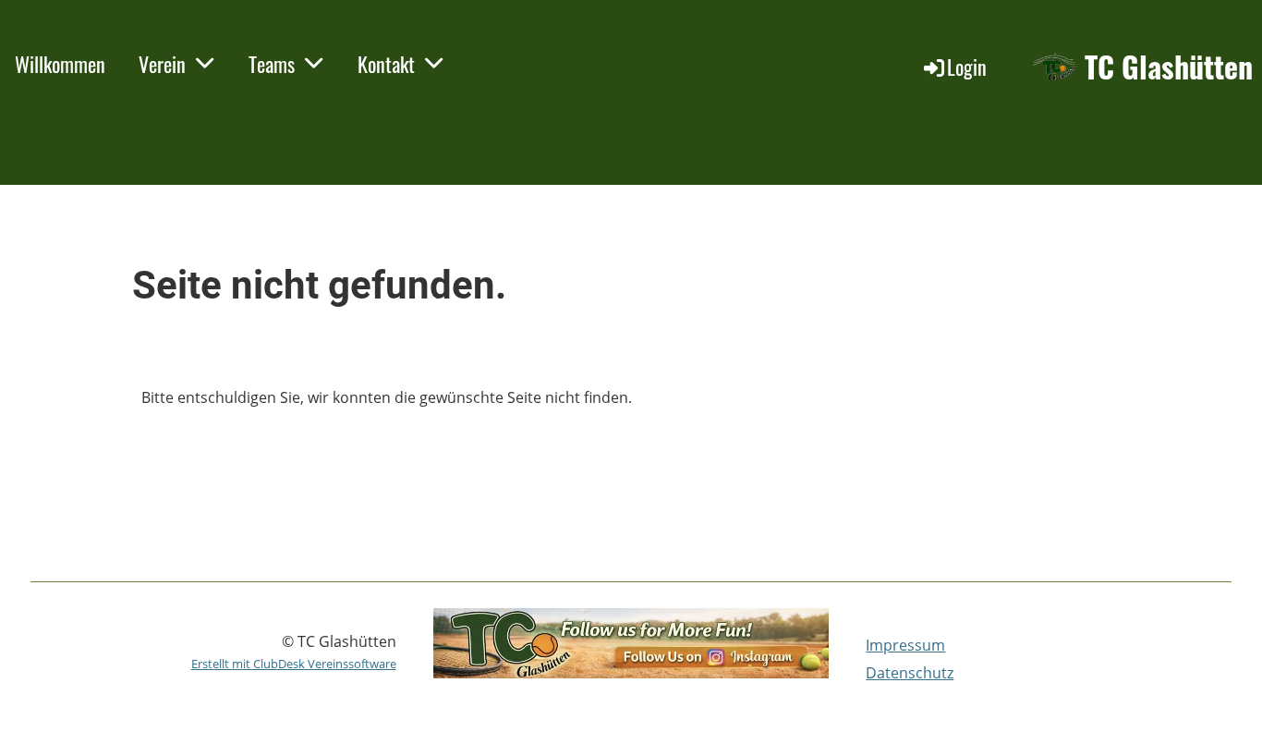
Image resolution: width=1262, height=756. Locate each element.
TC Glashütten (1169, 67)
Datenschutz (909, 673)
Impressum (905, 645)
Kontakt (386, 64)
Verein (162, 64)
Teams (272, 64)
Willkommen (60, 64)
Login (967, 66)
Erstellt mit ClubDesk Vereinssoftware (293, 663)
